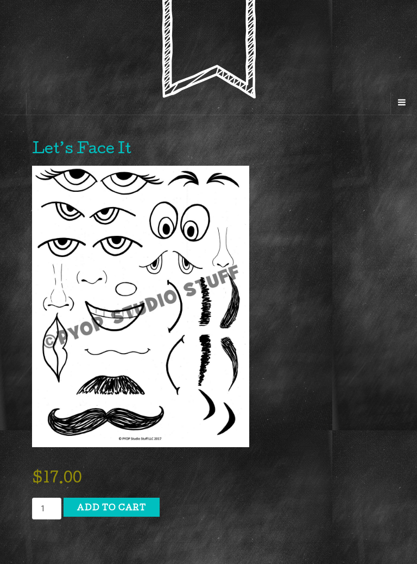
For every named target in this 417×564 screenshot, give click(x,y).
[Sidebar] (16, 104)
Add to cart (111, 508)
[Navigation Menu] (401, 104)
